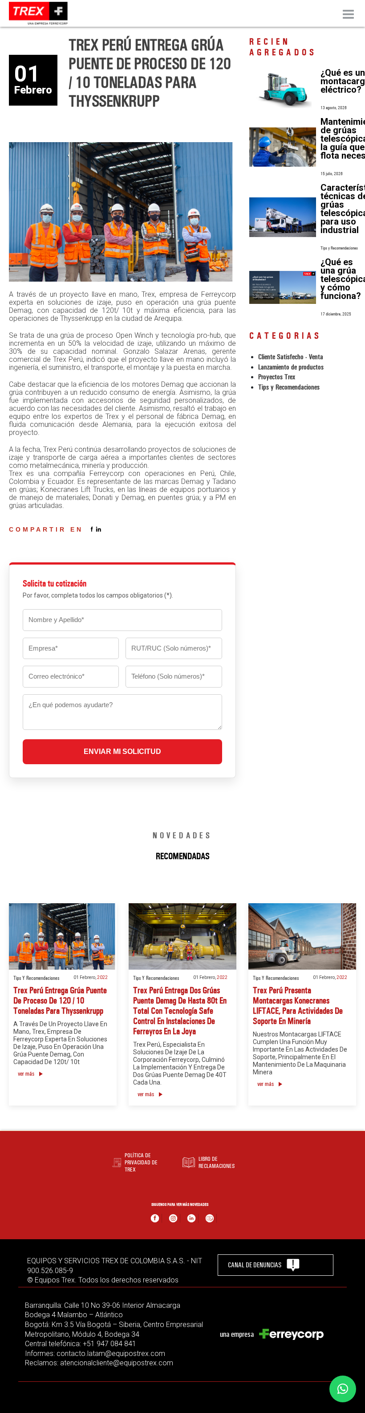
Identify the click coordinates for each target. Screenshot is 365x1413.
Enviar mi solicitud (122, 751)
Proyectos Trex (276, 377)
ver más (26, 1073)
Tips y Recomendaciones (289, 387)
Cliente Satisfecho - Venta (290, 356)
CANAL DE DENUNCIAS (254, 1265)
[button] (342, 1389)
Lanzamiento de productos (291, 367)
